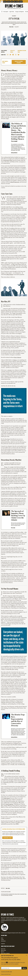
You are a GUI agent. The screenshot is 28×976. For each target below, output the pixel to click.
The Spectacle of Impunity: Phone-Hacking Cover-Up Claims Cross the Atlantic (18, 515)
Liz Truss (11, 781)
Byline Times (3, 948)
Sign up (24, 968)
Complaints (3, 943)
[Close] (26, 955)
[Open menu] (2, 11)
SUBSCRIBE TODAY (7, 837)
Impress (2, 922)
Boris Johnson (17, 357)
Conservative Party (7, 160)
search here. (23, 932)
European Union (5, 364)
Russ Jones (11, 26)
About (2, 938)
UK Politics (10, 895)
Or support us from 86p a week (6, 971)
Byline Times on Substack (5, 953)
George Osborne (17, 200)
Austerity (10, 894)
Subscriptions (3, 941)
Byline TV (2, 951)
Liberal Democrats (14, 182)
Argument (14, 15)
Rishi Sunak (7, 798)
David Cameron (9, 804)
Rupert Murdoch (5, 329)
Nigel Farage (10, 274)
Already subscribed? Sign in (6, 974)
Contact (2, 939)
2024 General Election (5, 894)
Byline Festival (3, 950)
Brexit (15, 360)
